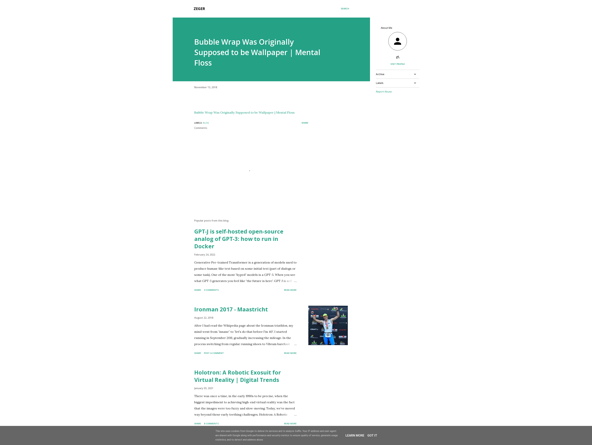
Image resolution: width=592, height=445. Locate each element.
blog (206, 122)
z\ (397, 56)
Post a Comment (214, 353)
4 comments (211, 289)
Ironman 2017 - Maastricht (231, 309)
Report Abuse (384, 91)
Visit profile (398, 63)
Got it (372, 435)
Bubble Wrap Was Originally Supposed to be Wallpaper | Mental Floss (244, 112)
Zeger (199, 8)
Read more (290, 289)
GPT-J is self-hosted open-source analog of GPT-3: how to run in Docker (238, 239)
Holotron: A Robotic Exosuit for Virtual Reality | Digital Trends (237, 376)
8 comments (211, 423)
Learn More (354, 435)
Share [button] (305, 122)
